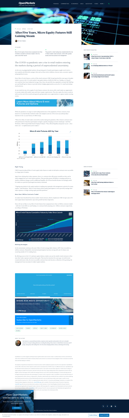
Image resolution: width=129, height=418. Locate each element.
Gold (81, 3)
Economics (74, 3)
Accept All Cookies (104, 415)
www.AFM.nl (31, 388)
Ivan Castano (19, 328)
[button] (44, 144)
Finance (56, 3)
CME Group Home (39, 410)
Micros (18, 330)
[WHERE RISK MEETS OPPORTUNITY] (44, 305)
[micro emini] (44, 103)
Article (35, 328)
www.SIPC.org (18, 384)
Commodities (65, 3)
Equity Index (43, 328)
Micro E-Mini (62, 328)
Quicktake (89, 3)
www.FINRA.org (37, 382)
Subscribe (33, 410)
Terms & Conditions (53, 410)
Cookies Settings (93, 415)
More (101, 3)
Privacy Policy (46, 410)
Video (96, 3)
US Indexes (53, 328)
